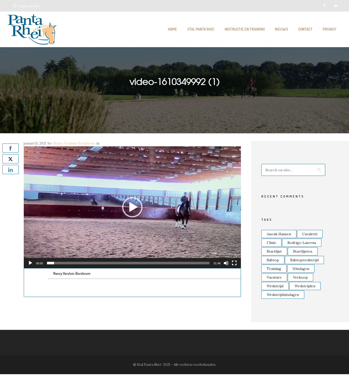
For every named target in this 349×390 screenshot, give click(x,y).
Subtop (273, 260)
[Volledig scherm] (234, 263)
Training (274, 268)
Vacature (274, 277)
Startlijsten (302, 251)
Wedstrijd (275, 286)
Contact (305, 29)
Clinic (271, 242)
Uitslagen (301, 268)
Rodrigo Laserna (301, 242)
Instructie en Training (245, 29)
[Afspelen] (30, 263)
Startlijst (274, 251)
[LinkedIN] (335, 5)
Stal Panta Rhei (200, 29)
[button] (132, 207)
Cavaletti (309, 234)
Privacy (329, 29)
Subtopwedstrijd (304, 260)
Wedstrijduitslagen (283, 294)
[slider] (128, 263)
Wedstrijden (305, 286)
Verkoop (300, 277)
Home (172, 29)
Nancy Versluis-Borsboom (74, 143)
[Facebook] (324, 5)
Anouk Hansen (279, 234)
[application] (132, 207)
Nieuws (281, 29)
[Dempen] (226, 263)
